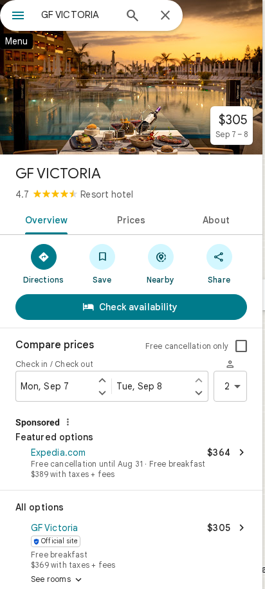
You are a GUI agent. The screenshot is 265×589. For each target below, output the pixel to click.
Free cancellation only (186, 346)
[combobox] (77, 15)
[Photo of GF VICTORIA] (131, 77)
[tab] (44, 218)
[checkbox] (241, 346)
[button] (131, 464)
